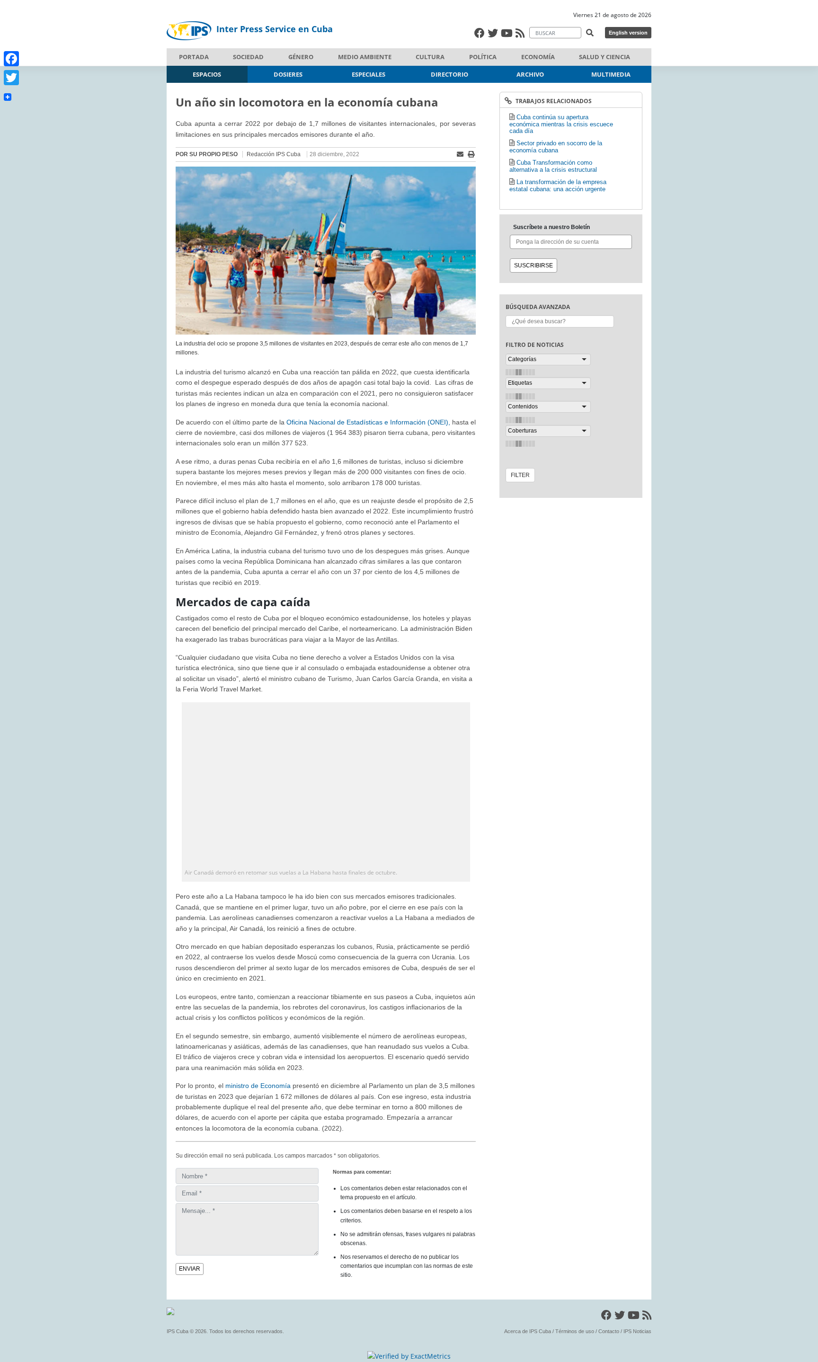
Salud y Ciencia (604, 57)
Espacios (207, 74)
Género (300, 57)
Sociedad (248, 57)
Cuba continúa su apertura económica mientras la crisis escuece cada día (561, 124)
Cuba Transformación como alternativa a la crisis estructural (553, 166)
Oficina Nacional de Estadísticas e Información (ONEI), (368, 422)
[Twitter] (11, 77)
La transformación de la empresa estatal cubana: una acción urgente (557, 185)
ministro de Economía (258, 1085)
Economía (538, 57)
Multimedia (611, 74)
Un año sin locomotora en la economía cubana (307, 102)
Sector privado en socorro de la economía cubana (555, 147)
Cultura (430, 57)
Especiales (368, 74)
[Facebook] (11, 58)
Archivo (530, 74)
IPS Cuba (177, 1331)
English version (628, 32)
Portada (194, 57)
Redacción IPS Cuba (274, 154)
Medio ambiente (364, 57)
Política (483, 57)
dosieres (288, 74)
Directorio (449, 74)
